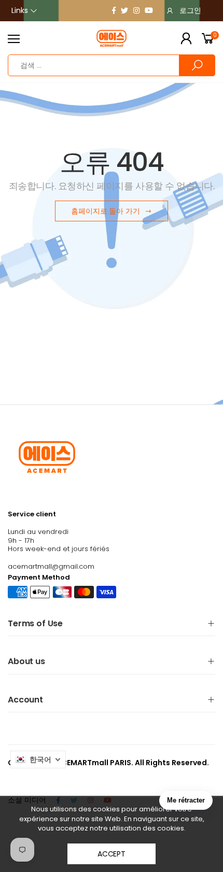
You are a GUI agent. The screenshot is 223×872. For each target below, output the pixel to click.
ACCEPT (111, 854)
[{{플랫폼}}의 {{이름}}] (114, 10)
